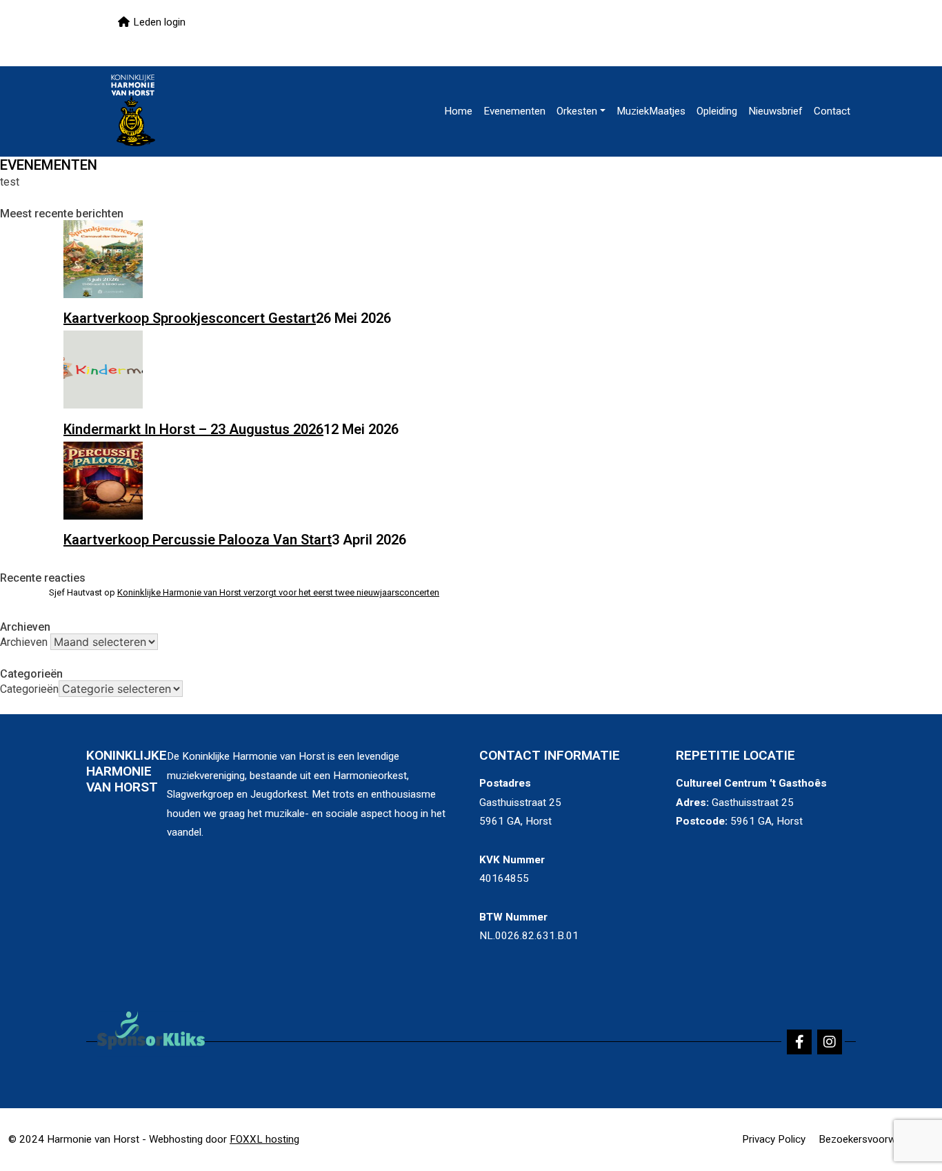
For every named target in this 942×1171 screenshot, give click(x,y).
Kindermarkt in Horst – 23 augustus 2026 (193, 429)
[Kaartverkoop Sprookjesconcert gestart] (103, 293)
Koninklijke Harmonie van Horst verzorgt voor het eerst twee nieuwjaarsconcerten (278, 592)
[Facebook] (799, 1042)
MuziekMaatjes (651, 111)
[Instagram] (829, 1042)
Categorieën (29, 689)
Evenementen (514, 111)
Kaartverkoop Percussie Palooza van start (197, 539)
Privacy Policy (773, 1139)
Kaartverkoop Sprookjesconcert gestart (189, 318)
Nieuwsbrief (775, 111)
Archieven (24, 642)
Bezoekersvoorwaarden (873, 1139)
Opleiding (717, 111)
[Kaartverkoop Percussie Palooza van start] (103, 514)
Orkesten (577, 111)
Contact (832, 111)
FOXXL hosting (264, 1139)
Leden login (159, 22)
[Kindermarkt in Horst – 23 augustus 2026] (103, 403)
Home (458, 111)
